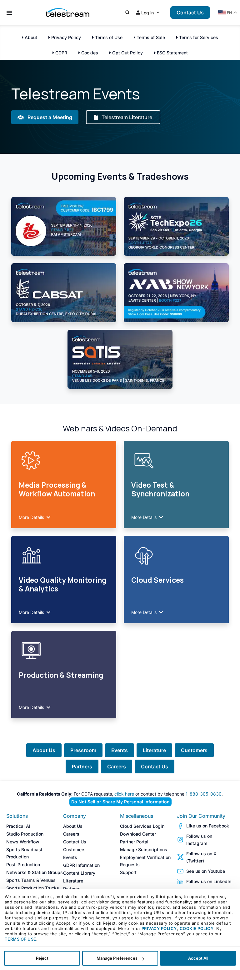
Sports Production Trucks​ (32, 888)
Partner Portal (134, 841)
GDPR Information (81, 865)
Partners (82, 766)
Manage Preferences (117, 958)
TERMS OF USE (20, 939)
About (30, 37)
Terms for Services (198, 37)
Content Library (79, 873)
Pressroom (83, 750)
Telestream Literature (126, 117)
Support (128, 872)
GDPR (60, 52)
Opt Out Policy (127, 52)
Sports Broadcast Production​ (24, 853)
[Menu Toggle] (9, 12)
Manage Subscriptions (143, 849)
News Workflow (22, 841)
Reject (42, 958)
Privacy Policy (65, 37)
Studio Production (24, 834)
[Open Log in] (157, 12)
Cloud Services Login (142, 826)
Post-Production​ (23, 864)
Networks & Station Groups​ (34, 872)
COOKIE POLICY (197, 928)
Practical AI (18, 826)
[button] (64, 517)
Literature (154, 750)
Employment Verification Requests (145, 861)
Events (119, 750)
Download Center (138, 834)
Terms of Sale (150, 37)
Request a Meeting (49, 117)
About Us (43, 750)
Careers (116, 766)
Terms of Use (108, 37)
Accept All (198, 958)
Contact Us (154, 766)
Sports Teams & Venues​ (31, 880)
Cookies (89, 52)
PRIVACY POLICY (159, 928)
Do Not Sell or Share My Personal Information (120, 801)
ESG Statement (172, 52)
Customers (194, 750)
